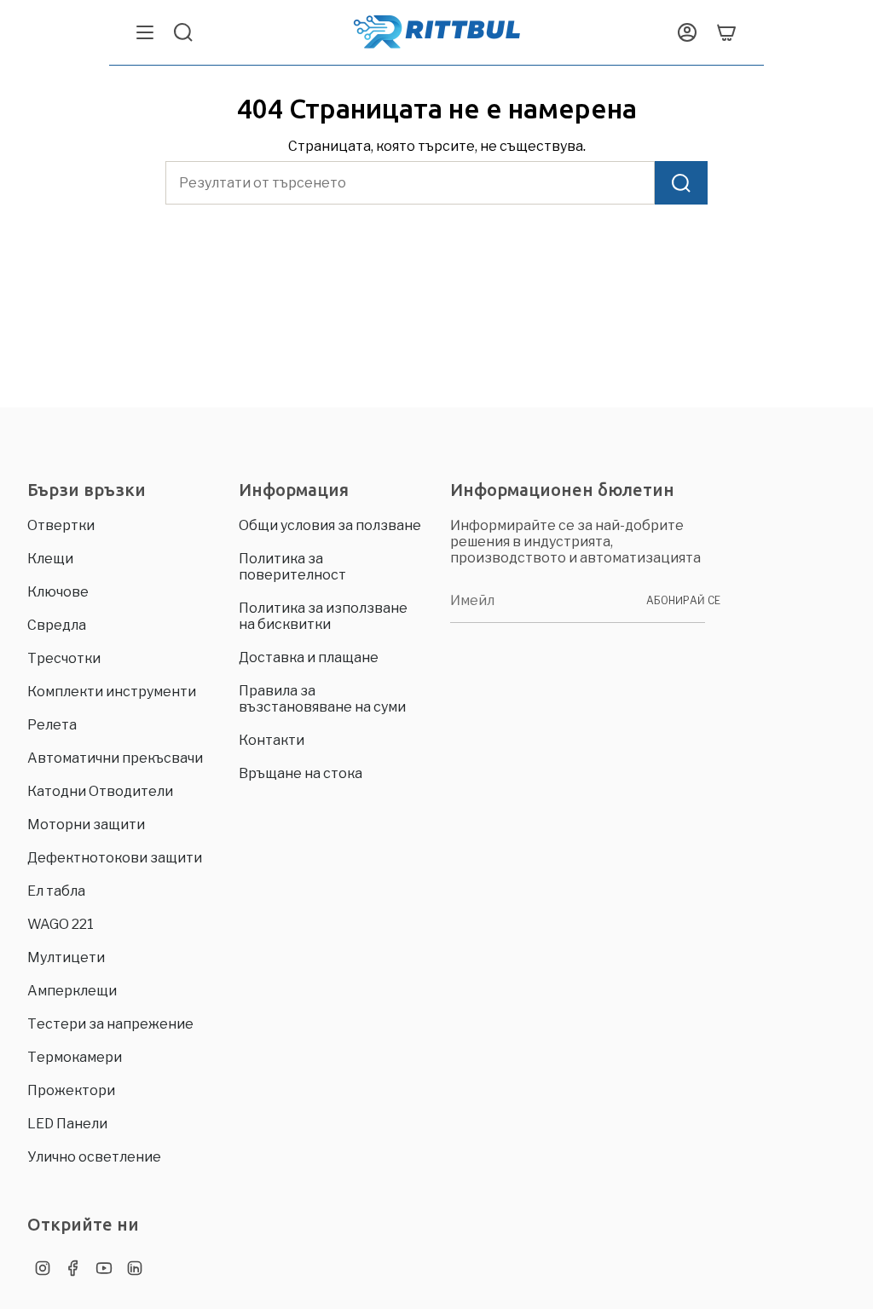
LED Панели (67, 1124)
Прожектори (71, 1090)
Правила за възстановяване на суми (322, 699)
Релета (52, 725)
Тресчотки (64, 658)
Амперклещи (72, 991)
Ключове (58, 592)
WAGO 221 (60, 924)
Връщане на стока (300, 773)
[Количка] (726, 32)
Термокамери (74, 1057)
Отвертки (61, 525)
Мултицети (66, 957)
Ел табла (56, 891)
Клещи (50, 559)
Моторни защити (86, 824)
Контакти (271, 740)
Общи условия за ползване (330, 525)
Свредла (56, 625)
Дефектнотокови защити (114, 858)
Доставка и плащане (309, 657)
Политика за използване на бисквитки (323, 616)
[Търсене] (681, 183)
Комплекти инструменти (111, 691)
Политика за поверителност (292, 567)
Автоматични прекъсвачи (115, 758)
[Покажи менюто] (145, 32)
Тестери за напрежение (110, 1024)
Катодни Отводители (100, 791)
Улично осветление (94, 1157)
